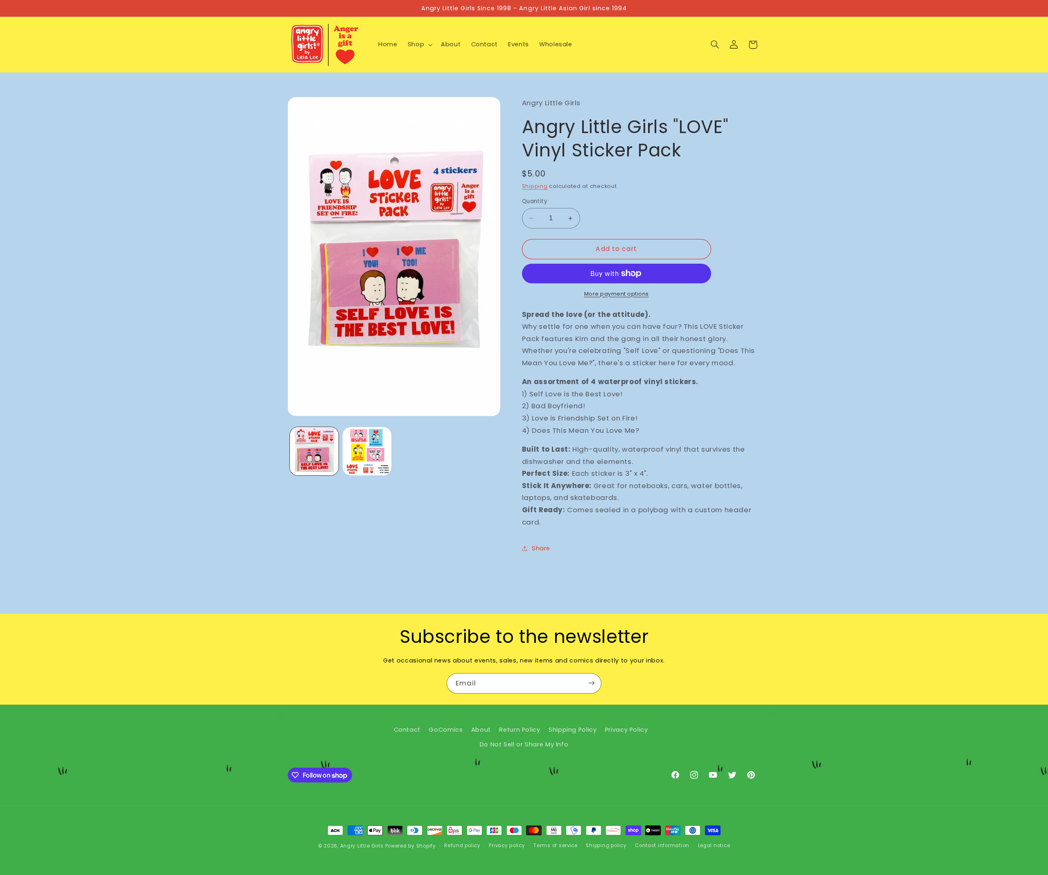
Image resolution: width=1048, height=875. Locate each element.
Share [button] (541, 548)
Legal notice (714, 846)
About (481, 730)
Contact (407, 730)
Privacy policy (507, 846)
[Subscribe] (591, 683)
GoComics (446, 730)
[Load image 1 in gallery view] (314, 451)
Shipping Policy (572, 730)
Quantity (534, 201)
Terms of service (555, 846)
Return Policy (519, 730)
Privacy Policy (626, 730)
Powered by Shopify (410, 846)
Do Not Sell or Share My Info (524, 745)
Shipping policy (606, 846)
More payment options (616, 293)
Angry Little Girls (362, 846)
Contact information (662, 846)
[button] (419, 45)
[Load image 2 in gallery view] (367, 451)
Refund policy (462, 846)
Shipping (535, 186)
